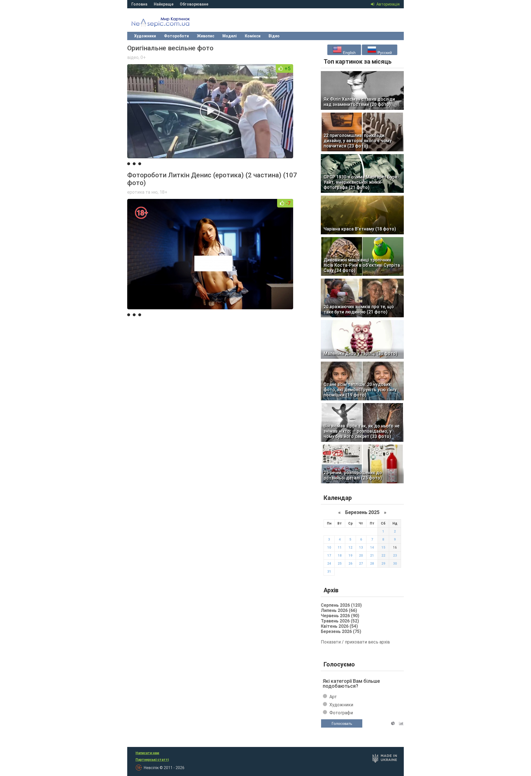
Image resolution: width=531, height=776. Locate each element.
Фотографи (341, 712)
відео (133, 57)
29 (383, 563)
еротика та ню (142, 192)
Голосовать (342, 723)
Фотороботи (176, 36)
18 (340, 555)
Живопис (205, 36)
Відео (274, 36)
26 (350, 563)
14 (372, 547)
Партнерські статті (152, 760)
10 (329, 547)
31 (329, 571)
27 (361, 563)
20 (361, 555)
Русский (384, 52)
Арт (333, 696)
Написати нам (147, 753)
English (349, 52)
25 (340, 563)
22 (383, 555)
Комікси (253, 36)
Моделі (229, 36)
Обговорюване (194, 4)
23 (395, 555)
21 (372, 555)
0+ (143, 57)
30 (395, 563)
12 (350, 547)
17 (329, 555)
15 (383, 547)
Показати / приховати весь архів (355, 642)
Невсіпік (168, 23)
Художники (145, 36)
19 (350, 555)
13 (361, 547)
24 (329, 563)
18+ (163, 192)
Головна (139, 4)
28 (372, 563)
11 (340, 547)
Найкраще (163, 4)
